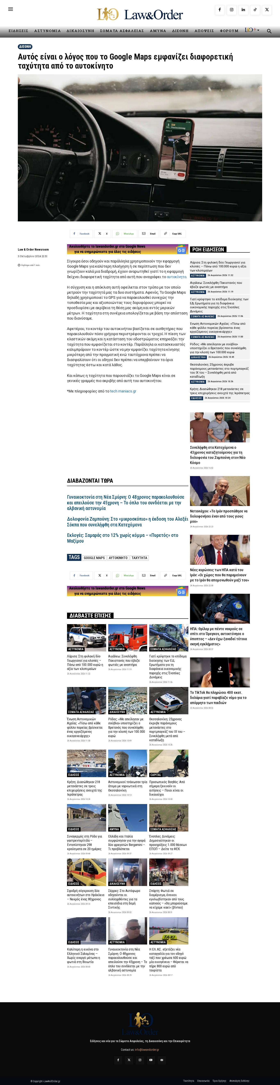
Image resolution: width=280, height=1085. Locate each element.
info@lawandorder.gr (147, 1049)
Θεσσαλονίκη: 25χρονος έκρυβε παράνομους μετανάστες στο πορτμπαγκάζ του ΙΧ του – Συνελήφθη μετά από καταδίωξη (167, 729)
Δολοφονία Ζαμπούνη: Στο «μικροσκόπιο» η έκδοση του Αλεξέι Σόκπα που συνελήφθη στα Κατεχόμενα (127, 522)
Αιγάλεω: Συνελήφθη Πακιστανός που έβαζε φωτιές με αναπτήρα (124, 660)
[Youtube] (151, 1060)
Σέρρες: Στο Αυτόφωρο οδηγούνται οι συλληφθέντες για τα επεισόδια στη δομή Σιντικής (124, 899)
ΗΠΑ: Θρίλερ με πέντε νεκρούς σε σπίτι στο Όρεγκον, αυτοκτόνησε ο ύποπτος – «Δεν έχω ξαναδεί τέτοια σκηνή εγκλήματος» (218, 636)
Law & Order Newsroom (33, 249)
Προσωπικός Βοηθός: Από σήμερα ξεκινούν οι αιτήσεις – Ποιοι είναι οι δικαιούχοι (167, 788)
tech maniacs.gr (122, 391)
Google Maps (94, 558)
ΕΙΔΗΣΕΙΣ (73, 775)
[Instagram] (232, 10)
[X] (267, 10)
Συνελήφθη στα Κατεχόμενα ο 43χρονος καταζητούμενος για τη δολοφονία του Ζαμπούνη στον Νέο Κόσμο (218, 455)
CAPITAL (155, 775)
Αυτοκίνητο (118, 558)
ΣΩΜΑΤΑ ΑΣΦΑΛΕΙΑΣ (163, 649)
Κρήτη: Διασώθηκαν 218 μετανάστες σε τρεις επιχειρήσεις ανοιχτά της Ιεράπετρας (84, 788)
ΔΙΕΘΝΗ (25, 46)
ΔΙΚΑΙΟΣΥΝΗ (117, 712)
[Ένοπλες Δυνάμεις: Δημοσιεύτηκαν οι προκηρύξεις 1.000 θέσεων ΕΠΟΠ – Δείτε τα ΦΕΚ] (168, 817)
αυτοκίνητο (176, 277)
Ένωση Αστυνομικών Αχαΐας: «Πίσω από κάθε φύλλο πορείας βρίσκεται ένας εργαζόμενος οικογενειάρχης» (84, 727)
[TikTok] (255, 10)
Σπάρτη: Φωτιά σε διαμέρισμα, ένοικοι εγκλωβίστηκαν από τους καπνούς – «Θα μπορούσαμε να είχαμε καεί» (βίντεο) (168, 899)
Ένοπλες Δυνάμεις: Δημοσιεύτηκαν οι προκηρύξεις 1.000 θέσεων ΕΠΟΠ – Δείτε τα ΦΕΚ (168, 842)
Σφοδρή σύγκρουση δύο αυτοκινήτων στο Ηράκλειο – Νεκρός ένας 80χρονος (85, 895)
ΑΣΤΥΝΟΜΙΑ (75, 649)
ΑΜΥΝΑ (114, 829)
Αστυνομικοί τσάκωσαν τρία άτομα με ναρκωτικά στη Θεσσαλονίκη (127, 786)
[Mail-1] (162, 1060)
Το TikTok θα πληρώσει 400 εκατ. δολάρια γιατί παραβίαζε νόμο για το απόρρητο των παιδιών (218, 697)
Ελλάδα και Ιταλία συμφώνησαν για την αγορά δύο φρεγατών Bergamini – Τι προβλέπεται (126, 842)
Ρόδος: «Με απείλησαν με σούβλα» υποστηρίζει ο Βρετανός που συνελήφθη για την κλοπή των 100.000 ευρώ (126, 727)
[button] (269, 32)
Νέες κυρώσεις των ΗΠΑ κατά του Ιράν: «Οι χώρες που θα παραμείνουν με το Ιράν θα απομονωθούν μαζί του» (219, 574)
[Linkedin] (243, 10)
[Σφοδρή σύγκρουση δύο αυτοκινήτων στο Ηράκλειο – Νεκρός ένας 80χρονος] (86, 872)
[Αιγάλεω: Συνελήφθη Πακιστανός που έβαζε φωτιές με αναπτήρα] (127, 637)
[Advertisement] (127, 433)
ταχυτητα (139, 558)
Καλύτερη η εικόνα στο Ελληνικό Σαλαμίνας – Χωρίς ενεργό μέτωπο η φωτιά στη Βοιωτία (83, 955)
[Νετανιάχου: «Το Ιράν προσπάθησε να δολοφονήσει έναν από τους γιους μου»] (220, 491)
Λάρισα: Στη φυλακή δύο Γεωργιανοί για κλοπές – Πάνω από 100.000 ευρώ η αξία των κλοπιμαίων (85, 662)
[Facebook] (220, 10)
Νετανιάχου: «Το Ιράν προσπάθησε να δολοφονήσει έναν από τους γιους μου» (218, 516)
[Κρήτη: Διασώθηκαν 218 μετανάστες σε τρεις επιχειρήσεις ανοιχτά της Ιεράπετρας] (86, 763)
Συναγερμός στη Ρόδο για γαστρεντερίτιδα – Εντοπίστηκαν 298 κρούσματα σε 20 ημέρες (84, 842)
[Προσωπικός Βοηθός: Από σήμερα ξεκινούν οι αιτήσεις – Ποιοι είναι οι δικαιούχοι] (168, 763)
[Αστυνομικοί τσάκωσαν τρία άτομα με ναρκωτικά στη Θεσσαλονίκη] (127, 763)
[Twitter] (129, 1060)
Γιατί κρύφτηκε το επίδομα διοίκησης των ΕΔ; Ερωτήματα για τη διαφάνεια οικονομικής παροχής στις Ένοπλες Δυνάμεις (168, 666)
